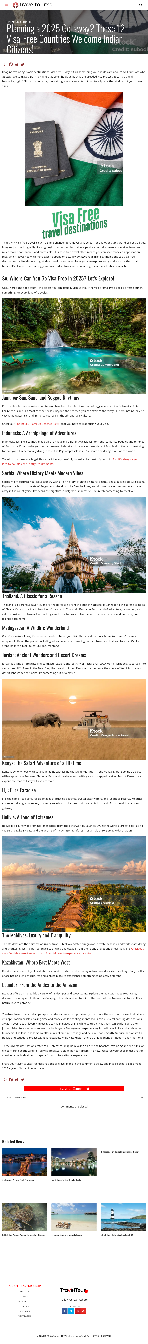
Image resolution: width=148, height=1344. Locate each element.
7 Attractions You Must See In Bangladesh (18, 1180)
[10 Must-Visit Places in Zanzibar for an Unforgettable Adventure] (24, 1217)
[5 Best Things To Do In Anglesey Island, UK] (123, 1217)
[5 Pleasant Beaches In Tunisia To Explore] (73, 1217)
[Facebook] (10, 64)
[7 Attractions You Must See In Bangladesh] (24, 1162)
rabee (10, 56)
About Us (24, 1291)
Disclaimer (25, 1311)
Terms (25, 1296)
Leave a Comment (73, 1088)
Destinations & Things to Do (19, 22)
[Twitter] (22, 64)
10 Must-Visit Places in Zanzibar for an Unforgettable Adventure (24, 1234)
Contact (25, 1306)
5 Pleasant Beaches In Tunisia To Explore (66, 1234)
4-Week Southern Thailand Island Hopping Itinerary (120, 1151)
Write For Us (24, 1316)
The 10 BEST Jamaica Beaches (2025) (37, 424)
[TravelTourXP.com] (32, 5)
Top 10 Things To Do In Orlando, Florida (66, 1180)
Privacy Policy (25, 1301)
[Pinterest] (5, 64)
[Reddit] (16, 64)
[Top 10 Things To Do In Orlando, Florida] (73, 1162)
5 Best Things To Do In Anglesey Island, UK (117, 1234)
